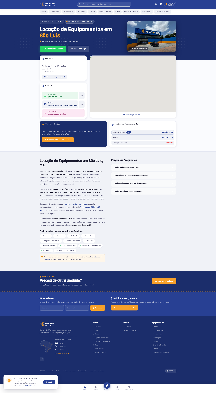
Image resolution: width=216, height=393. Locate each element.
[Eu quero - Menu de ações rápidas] (107, 385)
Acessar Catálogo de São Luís (59, 140)
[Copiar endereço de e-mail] (81, 104)
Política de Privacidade (85, 371)
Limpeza (92, 12)
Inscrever (99, 308)
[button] (170, 4)
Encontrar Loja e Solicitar (125, 308)
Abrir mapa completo (133, 115)
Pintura (44, 12)
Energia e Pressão (105, 12)
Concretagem (55, 12)
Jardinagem (81, 12)
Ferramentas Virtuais (102, 341)
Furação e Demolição (163, 12)
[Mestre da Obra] (47, 4)
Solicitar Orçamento (54, 49)
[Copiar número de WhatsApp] (81, 95)
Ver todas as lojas (165, 281)
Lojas (52, 22)
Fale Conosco (99, 349)
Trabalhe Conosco (130, 330)
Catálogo (98, 334)
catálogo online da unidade (76, 204)
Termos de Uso (100, 371)
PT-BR (171, 371)
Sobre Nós (98, 327)
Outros (117, 12)
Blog (96, 345)
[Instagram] (155, 4)
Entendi (49, 382)
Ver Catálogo (80, 49)
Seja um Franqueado (102, 338)
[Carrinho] (161, 4)
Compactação (146, 12)
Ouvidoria (127, 327)
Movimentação (68, 12)
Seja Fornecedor (100, 352)
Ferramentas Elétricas (131, 12)
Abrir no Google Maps (54, 77)
